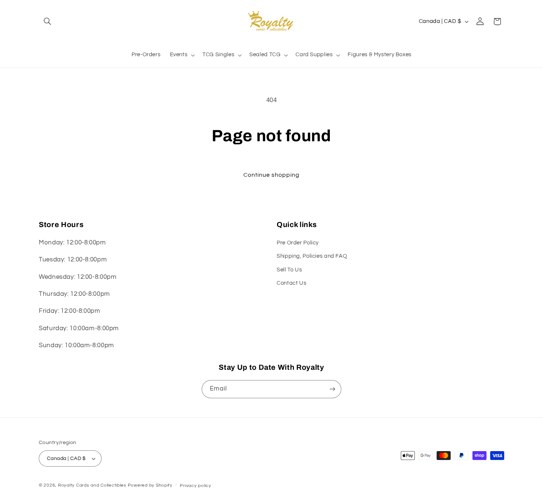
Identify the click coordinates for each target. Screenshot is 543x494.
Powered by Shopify (150, 485)
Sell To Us (289, 270)
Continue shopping (271, 175)
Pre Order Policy (298, 243)
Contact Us (291, 283)
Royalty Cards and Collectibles (93, 485)
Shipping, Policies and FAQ (312, 256)
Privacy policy (195, 486)
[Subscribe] (332, 389)
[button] (47, 21)
